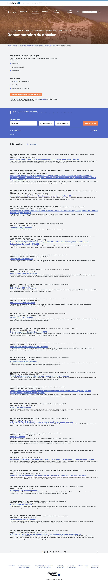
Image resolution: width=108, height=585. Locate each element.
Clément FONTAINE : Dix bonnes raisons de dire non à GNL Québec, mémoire (41, 422)
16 (65, 552)
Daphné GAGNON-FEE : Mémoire (23, 361)
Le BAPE (14, 12)
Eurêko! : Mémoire (17, 437)
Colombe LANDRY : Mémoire (21, 505)
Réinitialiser (31, 144)
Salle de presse (57, 12)
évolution (16, 81)
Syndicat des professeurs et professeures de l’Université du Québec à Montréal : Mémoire (48, 475)
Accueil (8, 11)
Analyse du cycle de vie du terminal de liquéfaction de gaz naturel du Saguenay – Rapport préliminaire (52, 459)
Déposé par (45, 123)
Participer (24, 12)
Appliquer (89, 123)
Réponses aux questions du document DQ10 (28, 332)
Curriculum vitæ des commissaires (24, 490)
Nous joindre (69, 12)
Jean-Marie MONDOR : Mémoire (23, 519)
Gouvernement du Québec (54, 574)
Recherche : (15, 119)
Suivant (97, 552)
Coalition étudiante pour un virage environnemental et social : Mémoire (39, 376)
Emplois (45, 12)
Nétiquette (80, 565)
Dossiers (35, 12)
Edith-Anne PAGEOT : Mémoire (22, 303)
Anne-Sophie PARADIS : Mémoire (23, 273)
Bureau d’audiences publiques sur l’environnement (14, 3)
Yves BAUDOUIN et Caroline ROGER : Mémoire (29, 347)
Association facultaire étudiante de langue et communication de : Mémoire (44, 159)
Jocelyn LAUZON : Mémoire (21, 259)
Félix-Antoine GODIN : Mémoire (23, 288)
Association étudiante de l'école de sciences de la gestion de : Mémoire (43, 196)
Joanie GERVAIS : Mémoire (21, 227)
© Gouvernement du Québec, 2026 (54, 579)
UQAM (12, 134)
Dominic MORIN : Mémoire (20, 407)
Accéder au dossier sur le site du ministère (26, 95)
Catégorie (62, 123)
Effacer (94, 130)
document (44, 99)
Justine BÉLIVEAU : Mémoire (21, 317)
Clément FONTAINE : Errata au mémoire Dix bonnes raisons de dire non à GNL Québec (45, 534)
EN (78, 12)
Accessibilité (11, 565)
